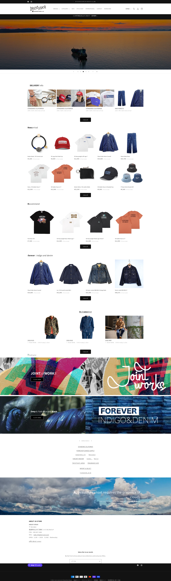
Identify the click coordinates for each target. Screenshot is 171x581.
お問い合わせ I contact (35, 541)
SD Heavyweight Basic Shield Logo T (65, 238)
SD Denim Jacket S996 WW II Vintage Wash (96, 290)
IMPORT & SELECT (85, 468)
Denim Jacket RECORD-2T (121, 290)
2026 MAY (108, 341)
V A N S (90, 459)
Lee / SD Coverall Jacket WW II (64, 290)
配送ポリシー (103, 580)
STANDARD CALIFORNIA (36, 109)
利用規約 (96, 580)
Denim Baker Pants (125, 156)
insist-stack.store (58, 580)
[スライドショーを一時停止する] (97, 72)
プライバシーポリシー (87, 580)
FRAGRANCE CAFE (93, 463)
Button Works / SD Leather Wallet (82, 187)
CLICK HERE (37, 379)
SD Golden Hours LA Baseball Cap (105, 187)
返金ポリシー (77, 580)
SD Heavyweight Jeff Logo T (81, 156)
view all (85, 120)
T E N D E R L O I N (85, 473)
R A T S (96, 459)
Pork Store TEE (31, 238)
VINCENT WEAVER (78, 459)
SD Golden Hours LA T (56, 187)
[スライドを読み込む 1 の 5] (78, 71)
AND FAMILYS (119, 109)
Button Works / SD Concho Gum (35, 156)
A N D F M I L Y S (80, 455)
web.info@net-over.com (41, 535)
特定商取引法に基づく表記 (114, 580)
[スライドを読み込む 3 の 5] (83, 71)
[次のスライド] (93, 72)
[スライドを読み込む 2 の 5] (80, 71)
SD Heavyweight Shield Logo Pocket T (95, 238)
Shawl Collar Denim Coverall (104, 156)
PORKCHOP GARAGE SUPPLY (85, 451)
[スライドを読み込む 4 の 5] (86, 71)
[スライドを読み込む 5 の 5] (88, 71)
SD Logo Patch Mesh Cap (57, 156)
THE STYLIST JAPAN (78, 463)
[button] (56, 9)
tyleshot (85, 311)
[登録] (99, 561)
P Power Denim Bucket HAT (127, 187)
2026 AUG (31, 341)
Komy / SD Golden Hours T (34, 187)
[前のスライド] (74, 72)
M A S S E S (92, 455)
